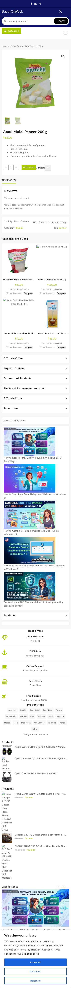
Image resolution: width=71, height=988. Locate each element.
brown (59, 710)
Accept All (35, 962)
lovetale (60, 716)
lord (50, 716)
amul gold (34, 710)
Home (5, 46)
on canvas (39, 723)
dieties (23, 716)
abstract (12, 710)
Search (61, 21)
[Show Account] (60, 12)
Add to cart (28, 167)
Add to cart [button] (15, 293)
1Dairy (12, 46)
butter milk (11, 716)
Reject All (35, 980)
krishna (41, 716)
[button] (63, 56)
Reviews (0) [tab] (9, 180)
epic (32, 716)
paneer (63, 227)
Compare (40, 168)
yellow (35, 729)
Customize (35, 971)
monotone (26, 723)
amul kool (47, 710)
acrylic (23, 710)
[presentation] (58, 887)
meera (7, 723)
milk (16, 723)
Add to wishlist (48, 168)
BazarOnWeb (12, 11)
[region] (35, 959)
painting (52, 723)
